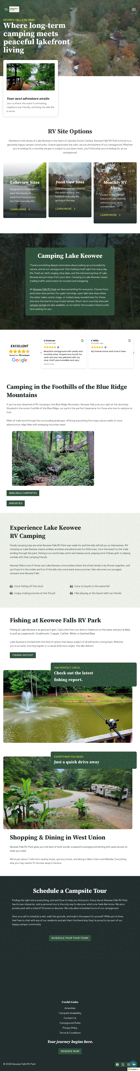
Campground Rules (70, 1022)
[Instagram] (128, 1064)
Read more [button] (96, 364)
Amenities (70, 1008)
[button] (133, 353)
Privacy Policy (70, 1027)
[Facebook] (117, 1064)
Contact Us (70, 1018)
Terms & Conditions (70, 1032)
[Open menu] (135, 9)
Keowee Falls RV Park (44, 289)
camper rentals (38, 305)
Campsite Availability (70, 1013)
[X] (122, 1064)
